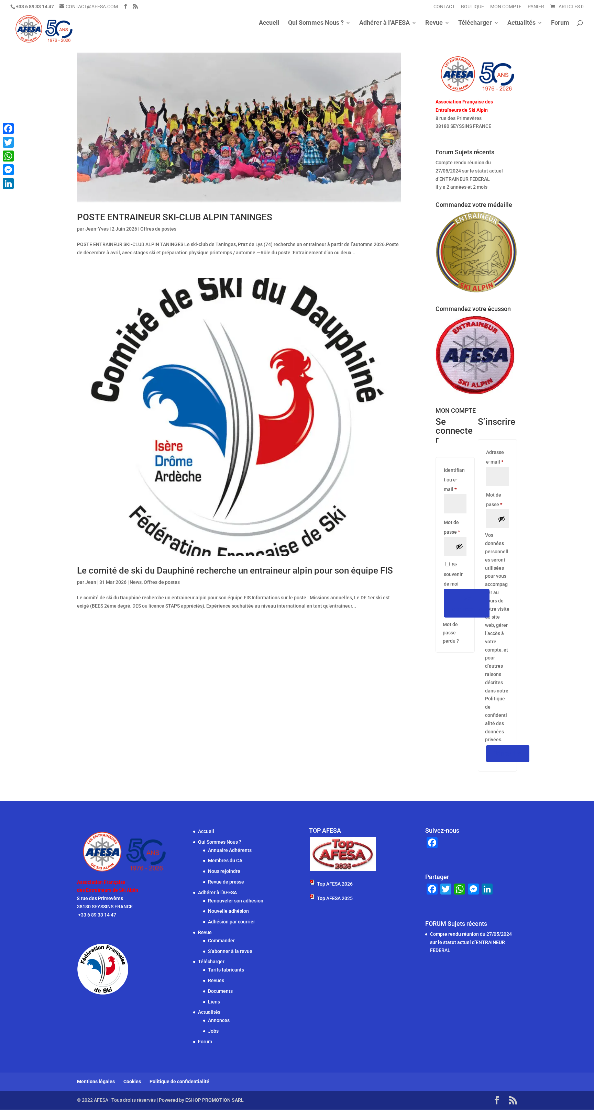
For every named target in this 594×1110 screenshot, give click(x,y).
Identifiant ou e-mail (455, 479)
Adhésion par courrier (231, 921)
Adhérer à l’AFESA (384, 23)
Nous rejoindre (224, 871)
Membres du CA (225, 860)
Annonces (219, 1020)
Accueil (269, 23)
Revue (434, 23)
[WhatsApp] (8, 156)
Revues (216, 980)
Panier (536, 6)
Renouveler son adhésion (235, 900)
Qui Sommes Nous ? (316, 23)
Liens (214, 1001)
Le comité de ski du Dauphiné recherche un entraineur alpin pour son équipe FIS (235, 570)
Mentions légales (96, 1081)
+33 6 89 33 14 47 (455, 134)
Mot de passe (455, 527)
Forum (560, 23)
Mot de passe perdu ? (451, 633)
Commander (221, 940)
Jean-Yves (97, 229)
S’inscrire (508, 754)
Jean (90, 582)
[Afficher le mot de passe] (459, 546)
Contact (444, 6)
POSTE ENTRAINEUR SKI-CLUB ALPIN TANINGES (174, 217)
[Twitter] (8, 142)
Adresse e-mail (497, 457)
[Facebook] (8, 128)
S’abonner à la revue (230, 951)
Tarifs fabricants (226, 970)
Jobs (213, 1031)
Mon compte (505, 6)
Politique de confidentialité (179, 1081)
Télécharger (475, 23)
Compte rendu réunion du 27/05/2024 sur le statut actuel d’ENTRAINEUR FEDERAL (469, 171)
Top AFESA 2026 (335, 884)
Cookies (132, 1081)
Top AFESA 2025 (335, 898)
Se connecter (466, 603)
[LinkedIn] (8, 183)
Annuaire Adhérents (230, 850)
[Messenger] (8, 170)
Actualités (521, 23)
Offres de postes (158, 229)
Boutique (472, 6)
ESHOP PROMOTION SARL (214, 1100)
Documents (220, 991)
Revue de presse (226, 882)
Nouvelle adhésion (228, 911)
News (136, 582)
